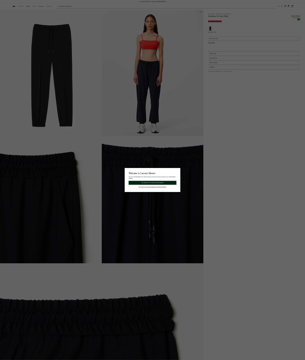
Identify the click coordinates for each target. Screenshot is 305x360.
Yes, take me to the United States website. (152, 182)
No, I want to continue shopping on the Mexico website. (152, 187)
